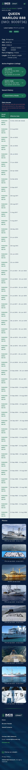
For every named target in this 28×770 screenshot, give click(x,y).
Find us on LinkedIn (11, 752)
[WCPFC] (14, 573)
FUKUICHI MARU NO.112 (4, 122)
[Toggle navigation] (24, 3)
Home (4, 720)
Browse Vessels (7, 723)
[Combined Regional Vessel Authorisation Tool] (10, 4)
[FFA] (14, 532)
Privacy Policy (6, 756)
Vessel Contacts (7, 727)
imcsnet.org (5, 742)
